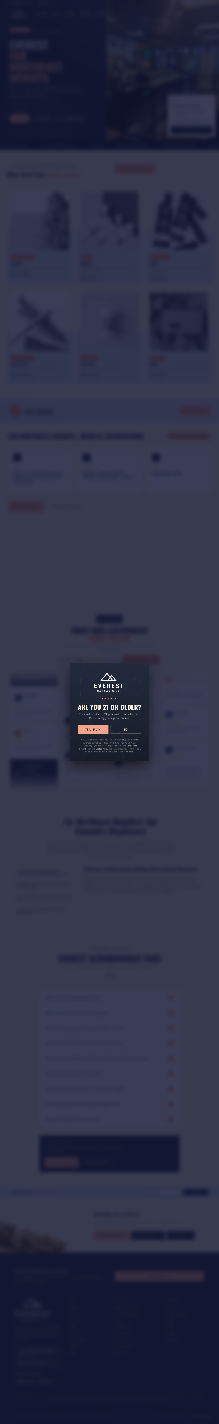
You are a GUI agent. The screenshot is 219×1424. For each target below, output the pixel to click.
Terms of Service (129, 745)
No (125, 729)
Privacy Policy (84, 748)
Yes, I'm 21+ (93, 729)
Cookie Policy (102, 748)
